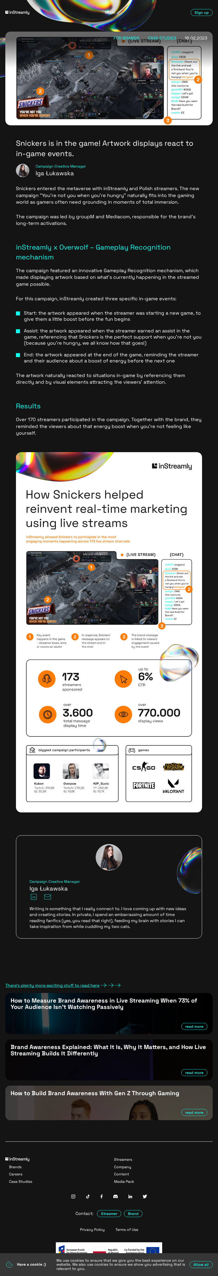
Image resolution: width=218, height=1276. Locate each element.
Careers (15, 1174)
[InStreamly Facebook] (101, 1197)
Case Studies (20, 1181)
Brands (15, 1166)
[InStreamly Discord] (115, 1197)
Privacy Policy (92, 1230)
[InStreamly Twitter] (145, 1197)
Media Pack (124, 1181)
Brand (133, 1213)
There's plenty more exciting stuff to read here (52, 985)
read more (194, 1026)
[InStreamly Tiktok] (88, 1197)
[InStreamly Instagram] (73, 1197)
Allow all (201, 1264)
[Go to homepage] (38, 13)
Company (122, 1166)
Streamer (109, 1213)
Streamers (123, 1159)
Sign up (202, 12)
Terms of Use (126, 1230)
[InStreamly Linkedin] (130, 1197)
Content (121, 1174)
